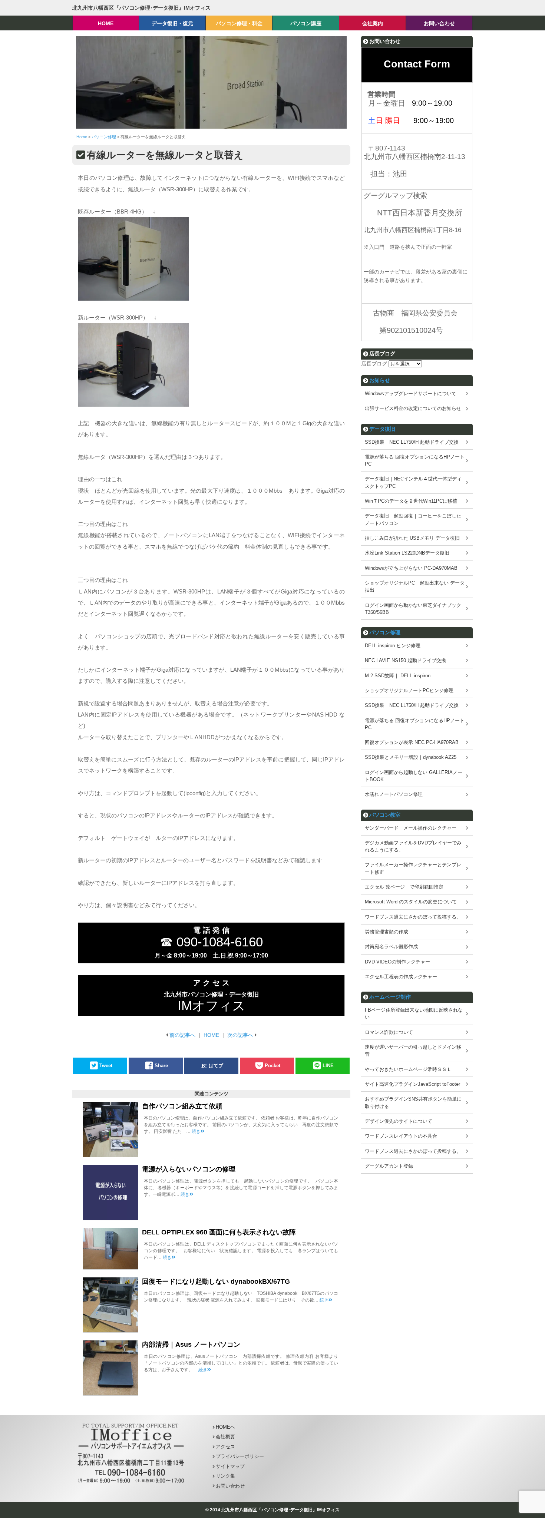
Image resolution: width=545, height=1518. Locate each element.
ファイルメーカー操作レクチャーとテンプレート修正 (413, 868)
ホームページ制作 (390, 997)
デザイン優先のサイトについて (398, 1121)
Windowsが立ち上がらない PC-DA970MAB (411, 568)
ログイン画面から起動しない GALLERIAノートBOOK (413, 776)
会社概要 (225, 1436)
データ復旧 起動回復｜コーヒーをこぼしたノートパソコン (413, 519)
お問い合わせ (230, 1486)
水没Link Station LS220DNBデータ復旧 (407, 553)
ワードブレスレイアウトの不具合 (401, 1136)
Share (161, 1065)
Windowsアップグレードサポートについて (410, 393)
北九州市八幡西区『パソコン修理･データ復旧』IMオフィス (141, 8)
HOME (211, 1035)
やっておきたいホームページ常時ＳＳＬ (408, 1069)
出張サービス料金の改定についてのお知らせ (413, 408)
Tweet (105, 1065)
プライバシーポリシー (240, 1456)
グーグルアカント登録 (389, 1166)
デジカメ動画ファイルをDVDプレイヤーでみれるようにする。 (413, 846)
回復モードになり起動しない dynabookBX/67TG (216, 1281)
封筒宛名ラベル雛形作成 (391, 946)
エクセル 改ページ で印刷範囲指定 (404, 887)
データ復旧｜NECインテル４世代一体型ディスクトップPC (413, 482)
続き (196, 1131)
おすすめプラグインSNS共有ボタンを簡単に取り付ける (413, 1102)
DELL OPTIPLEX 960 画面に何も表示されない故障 (219, 1232)
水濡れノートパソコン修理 (394, 794)
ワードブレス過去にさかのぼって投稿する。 (413, 917)
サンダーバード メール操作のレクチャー (410, 828)
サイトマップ (230, 1466)
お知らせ (379, 380)
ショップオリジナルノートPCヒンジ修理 (409, 690)
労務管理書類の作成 (386, 932)
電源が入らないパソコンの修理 (188, 1169)
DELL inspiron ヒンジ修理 (392, 645)
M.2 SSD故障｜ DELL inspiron (397, 675)
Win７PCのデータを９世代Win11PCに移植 (411, 501)
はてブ (216, 1065)
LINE (328, 1065)
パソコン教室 (384, 815)
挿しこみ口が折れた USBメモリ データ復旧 (412, 538)
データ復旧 (382, 429)
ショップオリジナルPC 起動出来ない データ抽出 (415, 586)
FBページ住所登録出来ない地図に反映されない (414, 1013)
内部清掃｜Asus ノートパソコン (194, 1344)
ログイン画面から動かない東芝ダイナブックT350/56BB (413, 608)
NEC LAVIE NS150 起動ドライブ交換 (405, 660)
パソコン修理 (384, 632)
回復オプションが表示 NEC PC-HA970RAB (412, 742)
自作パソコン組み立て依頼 (182, 1106)
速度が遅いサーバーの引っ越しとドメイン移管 (413, 1050)
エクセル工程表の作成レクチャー (401, 976)
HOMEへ (225, 1427)
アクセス (225, 1446)
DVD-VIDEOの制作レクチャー (397, 962)
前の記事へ (182, 1035)
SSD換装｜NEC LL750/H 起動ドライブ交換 (412, 442)
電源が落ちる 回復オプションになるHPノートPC (415, 460)
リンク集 (225, 1476)
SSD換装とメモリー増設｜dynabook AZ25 (410, 757)
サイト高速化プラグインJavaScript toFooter (412, 1084)
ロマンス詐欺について (389, 1032)
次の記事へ (240, 1035)
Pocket (272, 1065)
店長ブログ (374, 364)
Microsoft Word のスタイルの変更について (411, 901)
